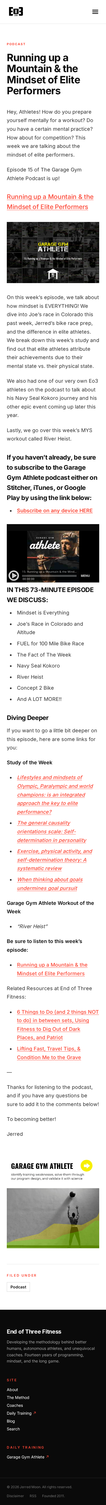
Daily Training (21, 1413)
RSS (33, 1496)
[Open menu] (95, 12)
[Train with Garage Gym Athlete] (53, 1202)
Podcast (18, 1286)
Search (13, 1428)
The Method (18, 1397)
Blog (11, 1421)
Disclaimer (15, 1496)
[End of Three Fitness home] (16, 12)
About (12, 1389)
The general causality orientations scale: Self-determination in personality (51, 831)
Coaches (15, 1405)
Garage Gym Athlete (28, 1456)
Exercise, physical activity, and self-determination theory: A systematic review (54, 859)
